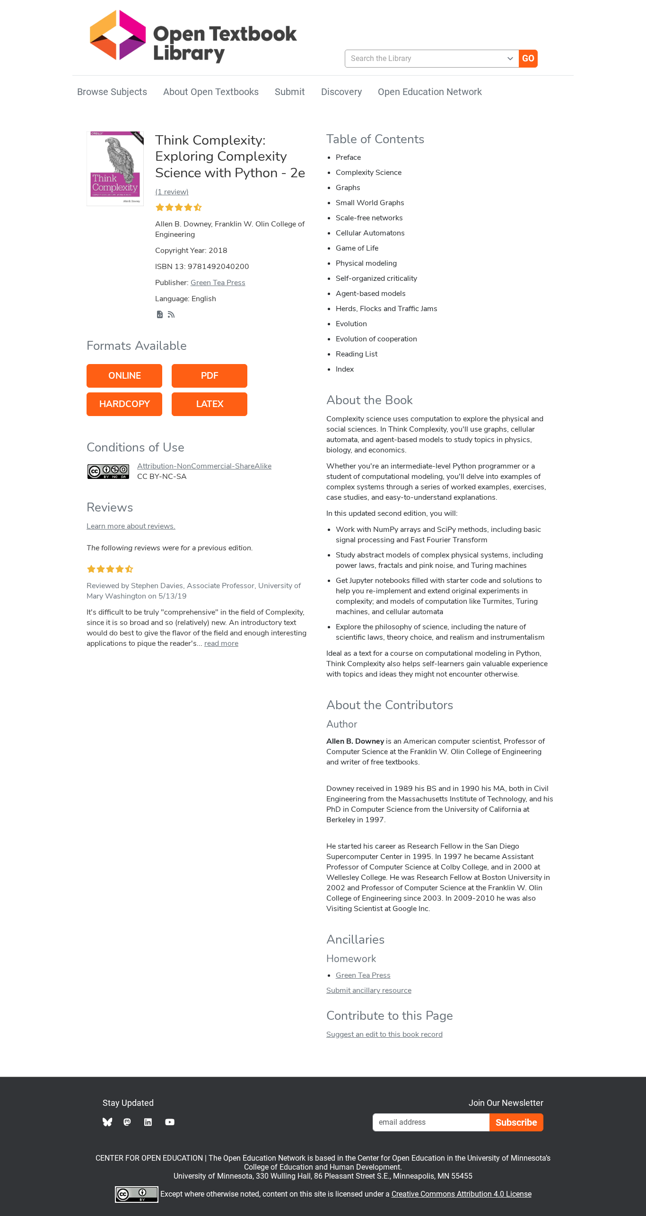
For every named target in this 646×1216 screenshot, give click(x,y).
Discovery (341, 91)
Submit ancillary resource (368, 990)
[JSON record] (160, 315)
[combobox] (428, 58)
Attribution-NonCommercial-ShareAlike (204, 466)
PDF (209, 376)
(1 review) (172, 192)
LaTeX (209, 404)
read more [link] (221, 643)
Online (124, 376)
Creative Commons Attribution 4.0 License (462, 1194)
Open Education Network (430, 91)
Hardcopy (124, 404)
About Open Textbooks (211, 91)
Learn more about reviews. (131, 526)
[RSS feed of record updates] (171, 315)
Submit (290, 91)
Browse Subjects (112, 91)
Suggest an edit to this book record (384, 1034)
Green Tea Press (218, 283)
